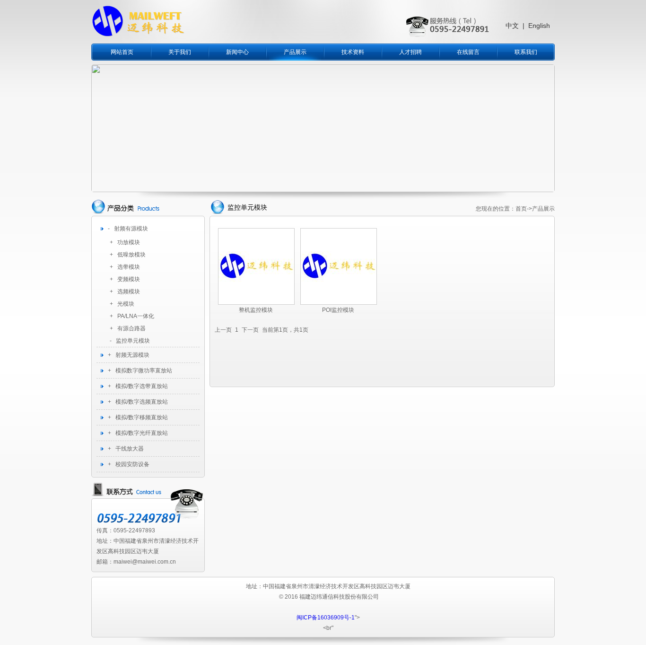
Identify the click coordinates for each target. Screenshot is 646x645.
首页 (521, 208)
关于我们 (179, 52)
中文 (512, 25)
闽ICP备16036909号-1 (326, 617)
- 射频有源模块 (128, 228)
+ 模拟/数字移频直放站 (138, 417)
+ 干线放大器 (126, 448)
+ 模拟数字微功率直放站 (140, 370)
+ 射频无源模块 (128, 355)
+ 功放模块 (125, 242)
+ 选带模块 (125, 267)
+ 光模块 (122, 303)
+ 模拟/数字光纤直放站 (138, 433)
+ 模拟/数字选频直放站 (138, 401)
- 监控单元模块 (130, 340)
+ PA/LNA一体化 (132, 316)
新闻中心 (237, 52)
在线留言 (468, 52)
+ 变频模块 (125, 279)
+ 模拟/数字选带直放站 (138, 386)
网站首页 (122, 52)
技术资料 (352, 52)
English (539, 25)
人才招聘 (410, 52)
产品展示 (295, 52)
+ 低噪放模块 (128, 254)
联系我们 (526, 52)
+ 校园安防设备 (128, 464)
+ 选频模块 (125, 291)
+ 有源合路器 (128, 328)
